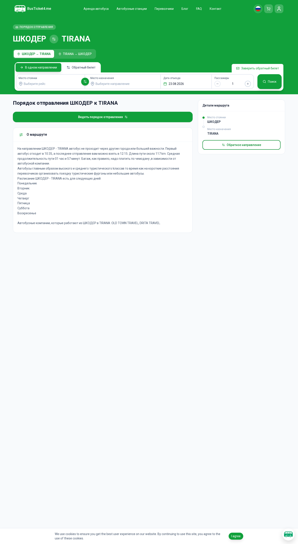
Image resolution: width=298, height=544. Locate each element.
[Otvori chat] (288, 534)
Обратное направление (244, 145)
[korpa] (268, 8)
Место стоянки (28, 78)
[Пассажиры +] (248, 84)
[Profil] (279, 8)
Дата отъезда (171, 78)
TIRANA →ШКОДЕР (77, 54)
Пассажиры (221, 78)
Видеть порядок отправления (100, 117)
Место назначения (102, 78)
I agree (236, 536)
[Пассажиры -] (217, 84)
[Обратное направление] (85, 82)
